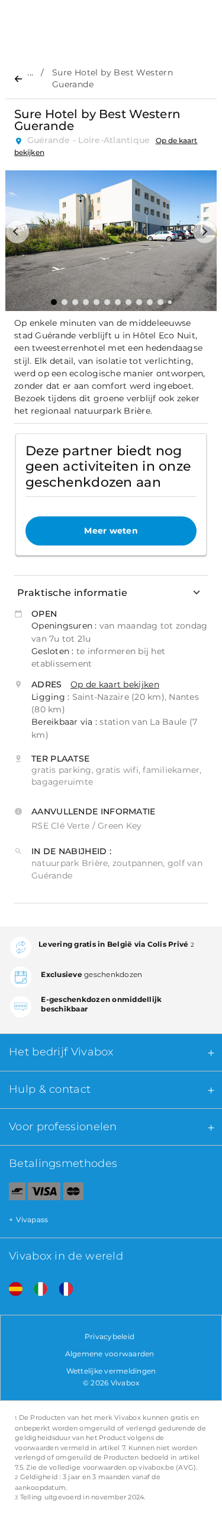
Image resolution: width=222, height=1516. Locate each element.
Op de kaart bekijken (114, 684)
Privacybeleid (109, 1336)
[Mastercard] (73, 1193)
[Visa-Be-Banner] (44, 1193)
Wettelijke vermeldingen (111, 1370)
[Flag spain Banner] (11, 1289)
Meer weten (111, 530)
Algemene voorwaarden (110, 1353)
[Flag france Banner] (61, 1289)
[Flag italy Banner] (36, 1289)
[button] (17, 231)
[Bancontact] (12, 1193)
